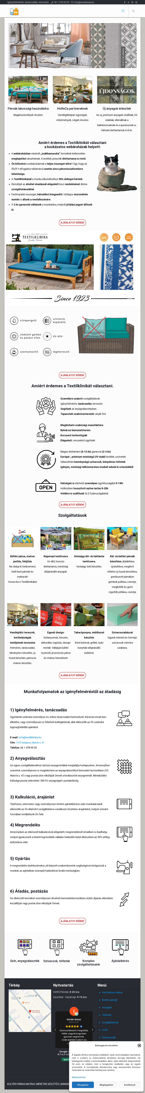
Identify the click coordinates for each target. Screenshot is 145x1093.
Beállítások (129, 1085)
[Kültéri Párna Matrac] (30, 1031)
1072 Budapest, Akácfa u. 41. (30, 742)
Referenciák (109, 1037)
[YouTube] (128, 2)
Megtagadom (106, 1085)
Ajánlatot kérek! (72, 222)
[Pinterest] (132, 2)
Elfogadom (82, 1085)
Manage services (79, 1077)
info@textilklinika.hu (84, 2)
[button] (139, 1045)
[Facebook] (124, 2)
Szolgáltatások (110, 1022)
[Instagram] (136, 2)
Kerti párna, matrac (112, 992)
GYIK (105, 1029)
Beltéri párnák (109, 999)
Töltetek (106, 1014)
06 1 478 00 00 (61, 2)
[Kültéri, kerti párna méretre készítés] (14, 10)
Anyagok (107, 1007)
